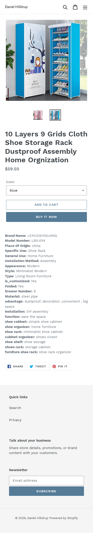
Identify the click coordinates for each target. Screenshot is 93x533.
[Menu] (85, 7)
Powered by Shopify (63, 518)
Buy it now (46, 217)
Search (15, 408)
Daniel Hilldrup (37, 518)
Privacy (15, 420)
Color (10, 182)
